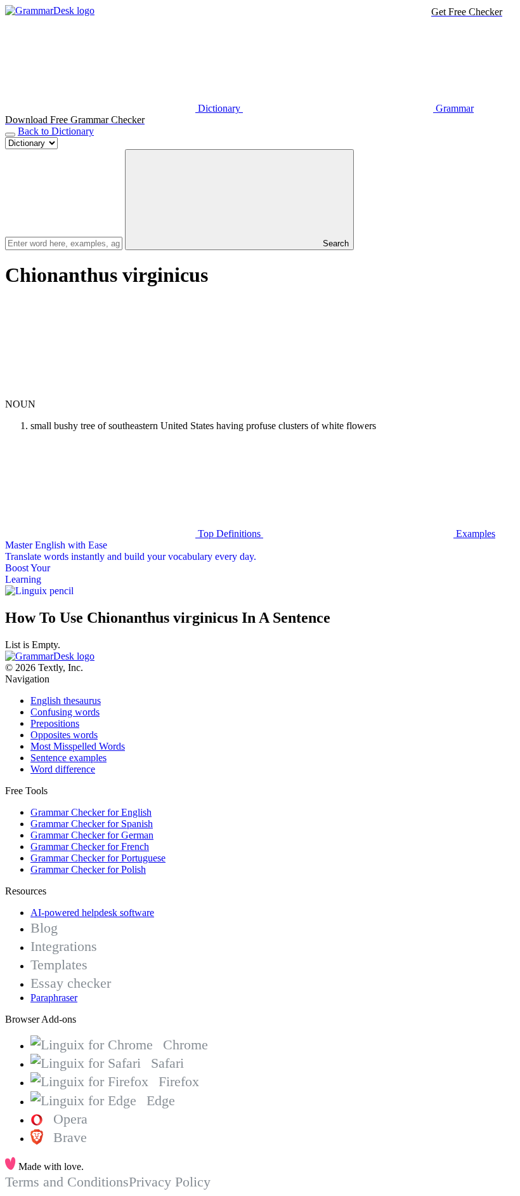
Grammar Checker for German (91, 835)
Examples (474, 533)
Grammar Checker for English (91, 812)
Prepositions (54, 723)
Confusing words (65, 712)
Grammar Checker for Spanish (91, 823)
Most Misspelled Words (77, 746)
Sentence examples (68, 757)
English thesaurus (65, 700)
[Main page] (49, 10)
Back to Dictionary (56, 131)
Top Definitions (229, 533)
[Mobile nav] (10, 134)
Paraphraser (53, 997)
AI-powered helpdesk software (92, 912)
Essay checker (70, 983)
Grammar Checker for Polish (88, 869)
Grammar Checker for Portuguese (98, 858)
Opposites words (64, 734)
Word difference (62, 769)
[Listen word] (100, 392)
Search (334, 243)
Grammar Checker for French (89, 846)
